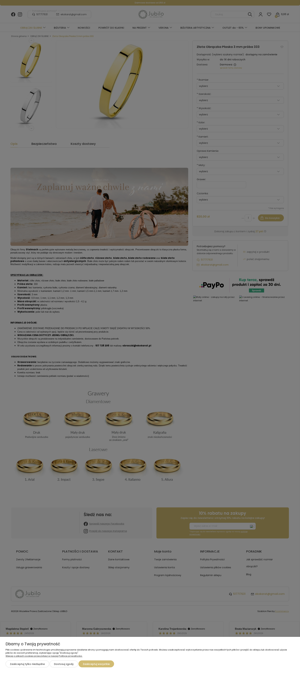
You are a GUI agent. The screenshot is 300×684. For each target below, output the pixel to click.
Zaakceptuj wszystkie (96, 664)
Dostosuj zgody (64, 664)
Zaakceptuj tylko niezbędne (27, 664)
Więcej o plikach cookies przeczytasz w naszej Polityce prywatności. (44, 656)
